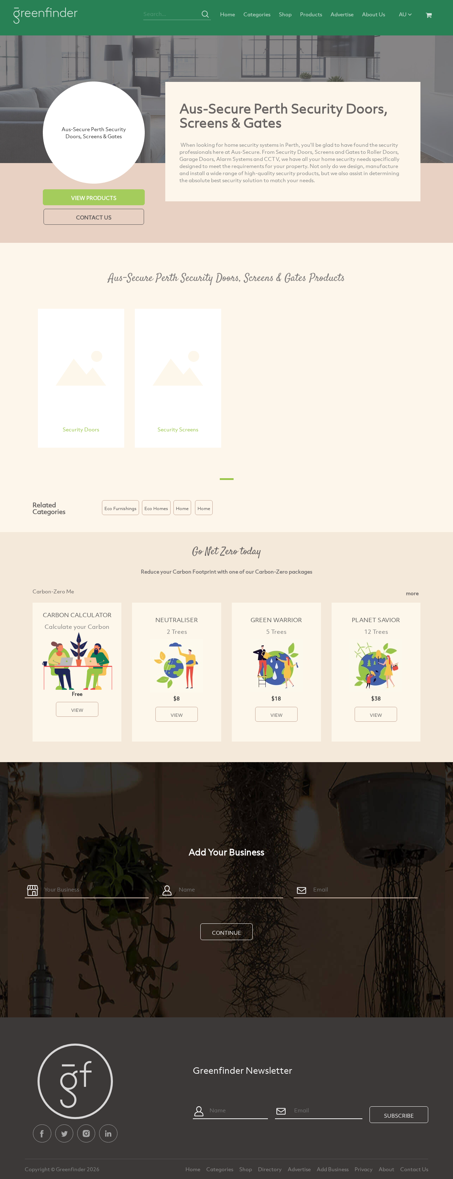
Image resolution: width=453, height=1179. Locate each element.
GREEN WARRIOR (276, 620)
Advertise (342, 14)
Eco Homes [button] (156, 508)
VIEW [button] (77, 710)
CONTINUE (226, 932)
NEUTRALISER (176, 620)
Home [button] (182, 508)
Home (227, 14)
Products (311, 14)
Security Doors (81, 429)
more (412, 593)
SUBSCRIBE (399, 1115)
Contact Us (414, 1169)
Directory (270, 1169)
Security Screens (177, 429)
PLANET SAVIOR (376, 620)
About (387, 1169)
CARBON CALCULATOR (77, 615)
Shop (285, 14)
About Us (373, 14)
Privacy (364, 1169)
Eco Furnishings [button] (120, 508)
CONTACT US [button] (93, 217)
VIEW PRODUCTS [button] (93, 197)
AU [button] (403, 14)
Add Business (333, 1169)
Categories (256, 14)
